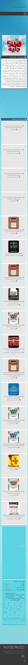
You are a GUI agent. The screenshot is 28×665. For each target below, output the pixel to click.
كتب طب (9, 608)
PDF (23, 596)
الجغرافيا (22, 604)
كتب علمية (8, 606)
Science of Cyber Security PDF (13, 253)
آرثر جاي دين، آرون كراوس (13, 399)
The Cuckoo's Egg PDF (13, 467)
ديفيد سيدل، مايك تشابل (13, 153)
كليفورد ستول (13, 469)
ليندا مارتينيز (13, 328)
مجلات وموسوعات (19, 613)
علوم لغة (17, 604)
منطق (18, 606)
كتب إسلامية (7, 614)
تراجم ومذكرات (10, 611)
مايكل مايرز (13, 129)
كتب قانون (21, 614)
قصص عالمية (14, 609)
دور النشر (8, 599)
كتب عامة (21, 608)
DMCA (23, 623)
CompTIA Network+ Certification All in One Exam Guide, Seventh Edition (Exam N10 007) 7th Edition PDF (13, 374)
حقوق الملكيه (13, 622)
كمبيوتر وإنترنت (15, 614)
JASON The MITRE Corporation (13, 255)
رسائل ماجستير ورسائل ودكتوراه (16, 616)
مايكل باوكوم (13, 423)
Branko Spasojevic (13, 447)
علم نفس (11, 604)
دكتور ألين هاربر (13, 200)
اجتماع (6, 604)
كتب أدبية (13, 606)
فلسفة (22, 606)
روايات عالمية (13, 601)
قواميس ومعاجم (10, 613)
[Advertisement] (14, 26)
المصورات (16, 596)
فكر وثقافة (11, 603)
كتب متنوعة (16, 608)
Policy (19, 623)
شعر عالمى (18, 603)
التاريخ (6, 603)
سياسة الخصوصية (21, 622)
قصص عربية (21, 609)
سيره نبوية (18, 611)
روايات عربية (21, 601)
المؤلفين (22, 599)
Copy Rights (6, 622)
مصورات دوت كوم (19, 593)
